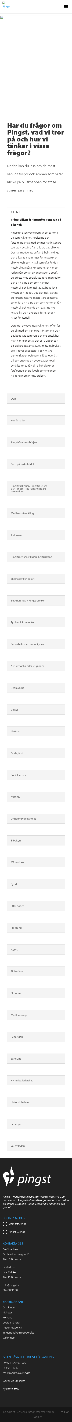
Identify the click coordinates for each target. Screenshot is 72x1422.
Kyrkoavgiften (11, 1388)
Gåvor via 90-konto (14, 1381)
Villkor (65, 1412)
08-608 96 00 (10, 1290)
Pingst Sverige (17, 1231)
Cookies (37, 1417)
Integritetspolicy (12, 1327)
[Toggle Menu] (66, 6)
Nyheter (7, 1312)
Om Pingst (9, 1307)
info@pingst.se (11, 1285)
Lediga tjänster (11, 1322)
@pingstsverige (17, 1223)
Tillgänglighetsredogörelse (18, 1332)
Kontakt (7, 1317)
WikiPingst (9, 1337)
